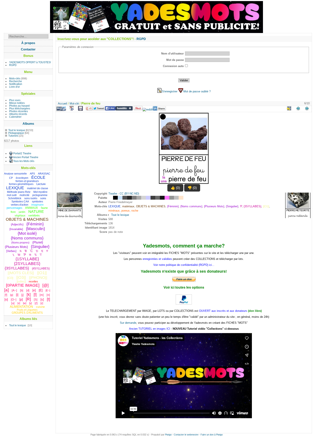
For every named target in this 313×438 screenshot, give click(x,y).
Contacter (28, 49)
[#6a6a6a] (157, 198)
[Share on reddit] (148, 109)
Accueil (62, 103)
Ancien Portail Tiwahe (25, 157)
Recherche (15, 81)
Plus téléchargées (19, 108)
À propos (28, 43)
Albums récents (18, 114)
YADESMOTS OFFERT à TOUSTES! (30, 62)
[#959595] (171, 198)
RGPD (13, 65)
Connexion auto (173, 66)
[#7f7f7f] (134, 198)
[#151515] (162, 198)
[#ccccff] (148, 198)
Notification (15, 84)
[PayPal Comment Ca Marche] (184, 303)
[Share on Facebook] (110, 109)
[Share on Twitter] (99, 109)
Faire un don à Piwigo (212, 434)
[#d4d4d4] (143, 198)
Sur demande (128, 322)
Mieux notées (17, 103)
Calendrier (15, 116)
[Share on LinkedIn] (159, 109)
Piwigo (168, 434)
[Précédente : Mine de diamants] (298, 108)
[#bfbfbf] (176, 198)
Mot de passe (175, 60)
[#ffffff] (110, 198)
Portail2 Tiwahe (22, 153)
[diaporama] (71, 108)
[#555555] (124, 198)
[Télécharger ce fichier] (80, 108)
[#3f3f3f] (153, 198)
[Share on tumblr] (124, 109)
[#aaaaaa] (138, 198)
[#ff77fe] (167, 198)
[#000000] (115, 198)
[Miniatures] (289, 108)
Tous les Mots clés (23, 161)
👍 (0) (175, 188)
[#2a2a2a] (129, 198)
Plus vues (14, 100)
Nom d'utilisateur (172, 53)
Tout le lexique (16, 130)
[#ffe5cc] (181, 198)
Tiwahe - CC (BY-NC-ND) (123, 193)
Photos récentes (18, 111)
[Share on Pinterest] (138, 109)
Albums (28, 123)
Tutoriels (13, 135)
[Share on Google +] (89, 109)
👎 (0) (192, 188)
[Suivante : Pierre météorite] (307, 108)
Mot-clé (74, 103)
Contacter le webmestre (186, 434)
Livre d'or (14, 86)
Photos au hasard (19, 105)
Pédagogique (16, 133)
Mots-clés (14, 78)
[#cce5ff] (120, 198)
